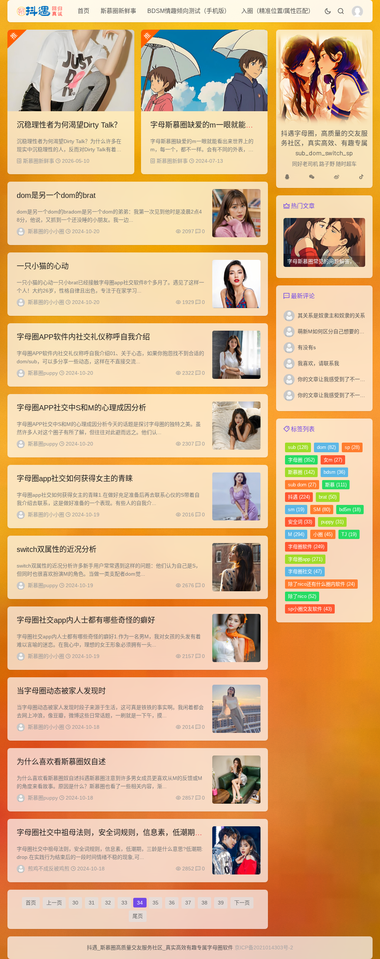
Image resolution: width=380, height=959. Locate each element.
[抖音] (361, 177)
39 (221, 903)
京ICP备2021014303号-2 (264, 947)
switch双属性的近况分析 (56, 549)
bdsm (334, 472)
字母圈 (301, 460)
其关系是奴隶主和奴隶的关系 (331, 315)
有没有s (307, 347)
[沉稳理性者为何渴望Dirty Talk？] (70, 70)
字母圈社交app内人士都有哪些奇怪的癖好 (86, 620)
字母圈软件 (306, 546)
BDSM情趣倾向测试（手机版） (188, 11)
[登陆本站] (357, 11)
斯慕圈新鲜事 (118, 11)
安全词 (300, 522)
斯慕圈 (301, 472)
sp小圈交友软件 (310, 609)
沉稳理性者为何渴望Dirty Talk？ (69, 125)
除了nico (302, 596)
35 (155, 903)
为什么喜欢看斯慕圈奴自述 (61, 762)
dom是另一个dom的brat (56, 195)
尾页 (137, 916)
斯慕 (336, 484)
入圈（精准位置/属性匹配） (277, 11)
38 (204, 903)
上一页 (54, 903)
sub (298, 447)
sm (296, 509)
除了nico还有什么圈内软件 (321, 584)
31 (92, 903)
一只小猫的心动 (43, 266)
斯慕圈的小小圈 (46, 231)
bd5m (350, 509)
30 (75, 903)
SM (321, 509)
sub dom (302, 484)
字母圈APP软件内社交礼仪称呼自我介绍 (83, 337)
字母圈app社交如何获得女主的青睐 (75, 478)
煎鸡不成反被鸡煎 (48, 869)
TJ (349, 534)
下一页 (242, 903)
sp (352, 447)
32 (108, 903)
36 (172, 903)
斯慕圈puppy (43, 373)
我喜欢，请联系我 (318, 363)
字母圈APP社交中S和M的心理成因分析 (81, 408)
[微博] (337, 177)
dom (326, 447)
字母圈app (305, 559)
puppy (332, 522)
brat (328, 497)
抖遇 (299, 497)
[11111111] (287, 177)
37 (188, 903)
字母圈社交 (305, 571)
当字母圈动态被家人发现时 (61, 691)
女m (333, 460)
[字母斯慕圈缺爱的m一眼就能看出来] (204, 70)
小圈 (322, 534)
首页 (83, 11)
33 (124, 903)
